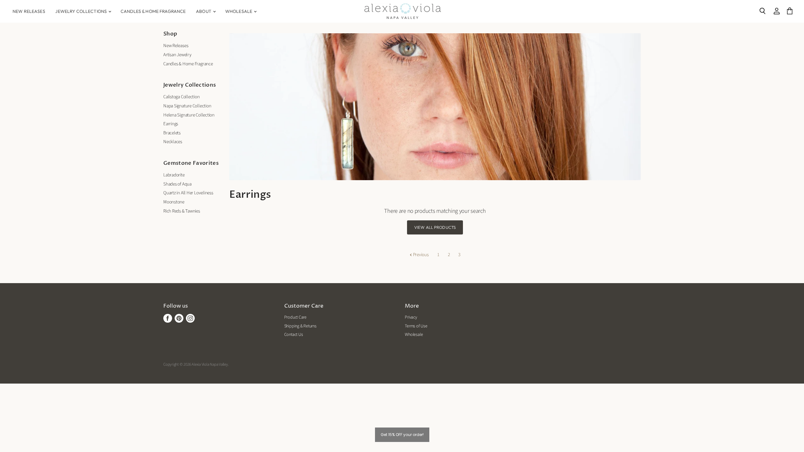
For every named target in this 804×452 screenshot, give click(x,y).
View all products (435, 227)
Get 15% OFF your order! (402, 434)
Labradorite (174, 175)
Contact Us (293, 334)
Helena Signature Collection (189, 115)
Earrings (170, 124)
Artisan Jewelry (177, 54)
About (204, 11)
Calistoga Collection (181, 97)
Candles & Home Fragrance (153, 11)
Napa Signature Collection (187, 106)
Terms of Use (416, 326)
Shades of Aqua (177, 184)
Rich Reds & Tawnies (181, 211)
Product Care (295, 317)
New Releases (29, 11)
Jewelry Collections (81, 11)
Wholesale (239, 11)
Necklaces (172, 141)
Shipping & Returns (300, 326)
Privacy (411, 317)
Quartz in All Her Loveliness (188, 193)
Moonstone (173, 202)
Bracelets (172, 133)
